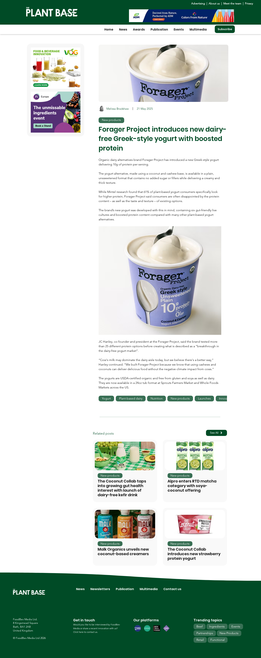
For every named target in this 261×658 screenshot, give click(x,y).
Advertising (199, 3)
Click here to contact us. (85, 632)
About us (214, 3)
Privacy (249, 3)
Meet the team (232, 3)
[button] (123, 29)
